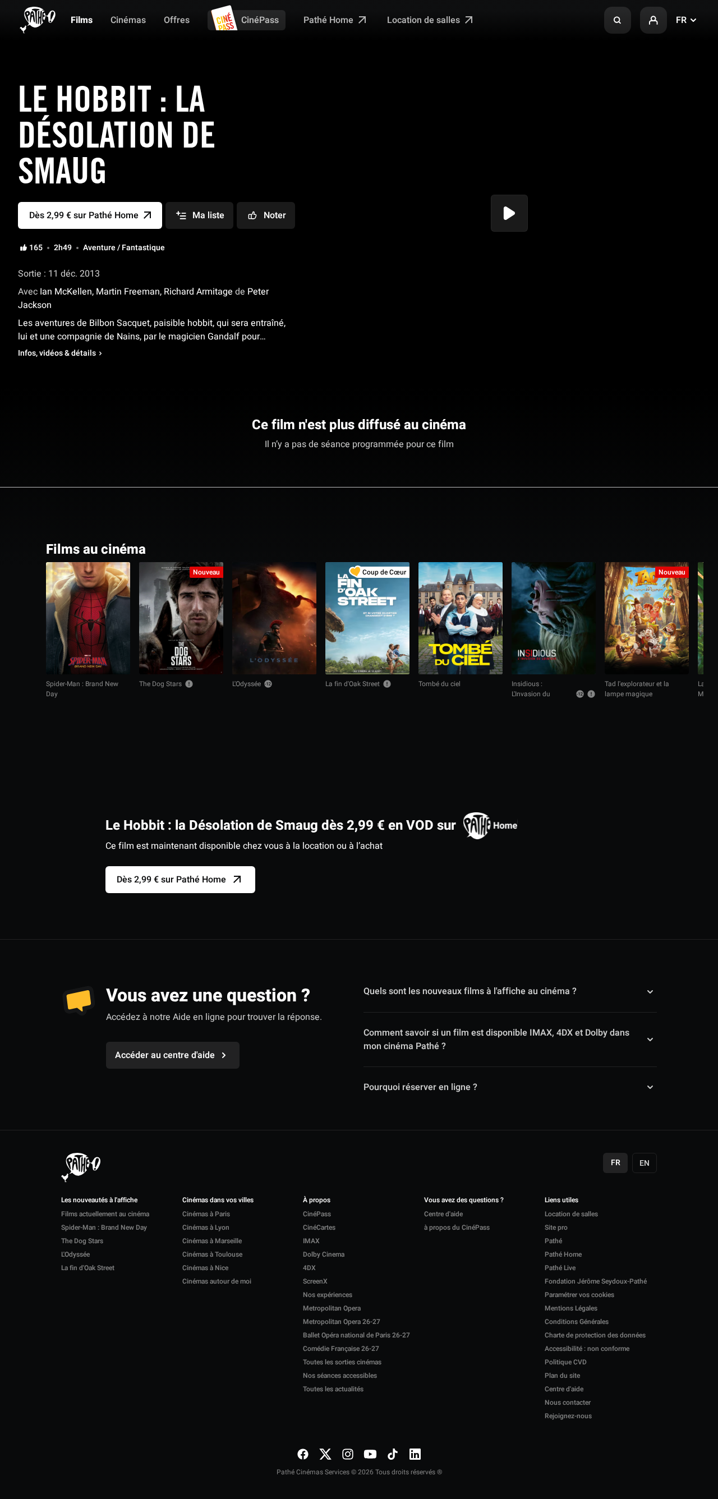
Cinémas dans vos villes (218, 1200)
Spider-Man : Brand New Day (82, 689)
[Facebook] (303, 1454)
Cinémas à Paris (206, 1214)
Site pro (556, 1227)
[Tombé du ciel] (460, 618)
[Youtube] (370, 1454)
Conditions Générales (577, 1322)
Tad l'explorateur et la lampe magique (637, 689)
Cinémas (128, 20)
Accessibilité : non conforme (587, 1349)
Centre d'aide (443, 1214)
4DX (309, 1268)
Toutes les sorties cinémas (342, 1362)
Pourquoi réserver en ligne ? (420, 1087)
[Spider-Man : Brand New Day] (88, 618)
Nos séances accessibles (340, 1376)
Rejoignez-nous (568, 1416)
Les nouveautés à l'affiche (99, 1200)
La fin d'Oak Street (352, 684)
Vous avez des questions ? (464, 1200)
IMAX (311, 1241)
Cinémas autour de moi (216, 1281)
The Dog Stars (160, 684)
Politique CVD (566, 1362)
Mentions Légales (571, 1308)
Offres (177, 20)
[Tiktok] (392, 1454)
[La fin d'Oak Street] (367, 618)
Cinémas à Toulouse (212, 1254)
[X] (325, 1454)
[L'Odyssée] (274, 618)
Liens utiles (561, 1200)
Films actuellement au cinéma (105, 1214)
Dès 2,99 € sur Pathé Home (171, 879)
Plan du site (562, 1376)
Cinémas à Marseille (212, 1241)
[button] (617, 20)
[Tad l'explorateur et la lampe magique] (647, 618)
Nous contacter (568, 1402)
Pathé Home (329, 20)
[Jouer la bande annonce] (509, 213)
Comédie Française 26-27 (341, 1349)
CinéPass (260, 20)
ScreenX (315, 1281)
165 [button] (36, 248)
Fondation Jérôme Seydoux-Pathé (596, 1281)
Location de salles (424, 20)
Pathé (553, 1241)
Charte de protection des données (595, 1335)
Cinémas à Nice (205, 1268)
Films (82, 20)
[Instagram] (348, 1454)
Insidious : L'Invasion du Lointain (531, 694)
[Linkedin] (415, 1454)
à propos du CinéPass (457, 1227)
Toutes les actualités (333, 1389)
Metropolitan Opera (332, 1308)
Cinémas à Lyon (205, 1227)
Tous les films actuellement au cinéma (591, 548)
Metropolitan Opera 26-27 (341, 1322)
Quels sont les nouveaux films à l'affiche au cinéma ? (470, 991)
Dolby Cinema (323, 1254)
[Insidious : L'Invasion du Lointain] (554, 618)
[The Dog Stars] (181, 618)
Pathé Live (560, 1268)
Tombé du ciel (439, 684)
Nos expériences (327, 1295)
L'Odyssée (246, 684)
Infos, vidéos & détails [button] (57, 353)
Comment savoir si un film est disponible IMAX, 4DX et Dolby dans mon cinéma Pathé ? (496, 1039)
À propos (316, 1200)
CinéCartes (319, 1227)
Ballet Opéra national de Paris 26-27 (356, 1335)
